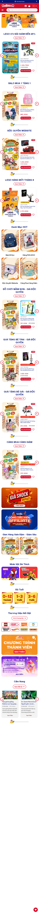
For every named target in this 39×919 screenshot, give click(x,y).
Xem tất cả (18, 687)
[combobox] (22, 10)
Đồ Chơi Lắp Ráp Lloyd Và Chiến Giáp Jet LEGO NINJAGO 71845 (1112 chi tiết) (27, 61)
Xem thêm (18, 38)
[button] (4, 10)
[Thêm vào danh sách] (33, 70)
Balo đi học (10, 255)
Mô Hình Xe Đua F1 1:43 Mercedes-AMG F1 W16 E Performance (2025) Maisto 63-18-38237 (27, 469)
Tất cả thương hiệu (18, 618)
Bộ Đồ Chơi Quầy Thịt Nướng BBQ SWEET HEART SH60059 (27, 421)
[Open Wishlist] (35, 910)
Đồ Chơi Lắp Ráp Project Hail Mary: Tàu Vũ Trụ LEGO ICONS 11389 (27, 207)
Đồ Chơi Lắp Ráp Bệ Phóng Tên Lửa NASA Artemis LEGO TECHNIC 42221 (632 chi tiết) (27, 369)
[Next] (37, 1)
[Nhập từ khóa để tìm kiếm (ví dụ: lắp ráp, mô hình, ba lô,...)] (9, 10)
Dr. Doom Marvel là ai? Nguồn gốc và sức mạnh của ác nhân (28, 703)
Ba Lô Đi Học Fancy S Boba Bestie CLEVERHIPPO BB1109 (27, 110)
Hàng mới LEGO (29, 255)
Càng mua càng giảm (28, 283)
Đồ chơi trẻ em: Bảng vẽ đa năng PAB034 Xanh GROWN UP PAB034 (27, 319)
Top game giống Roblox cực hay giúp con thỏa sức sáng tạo (9, 703)
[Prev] (2, 1)
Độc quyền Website (10, 283)
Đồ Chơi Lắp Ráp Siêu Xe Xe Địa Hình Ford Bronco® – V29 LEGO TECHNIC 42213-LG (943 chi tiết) (27, 157)
